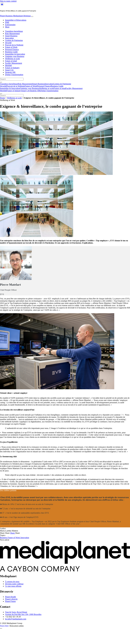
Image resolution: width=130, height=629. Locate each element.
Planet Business (15, 16)
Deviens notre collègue (14, 584)
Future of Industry (12, 68)
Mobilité (8, 65)
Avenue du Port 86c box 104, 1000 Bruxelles (23, 614)
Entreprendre (10, 25)
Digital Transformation (14, 74)
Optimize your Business (14, 56)
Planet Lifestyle (11, 599)
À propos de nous (12, 581)
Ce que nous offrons (13, 586)
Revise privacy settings (17, 626)
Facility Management (13, 63)
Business (4, 537)
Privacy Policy (4, 626)
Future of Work (11, 47)
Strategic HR (10, 72)
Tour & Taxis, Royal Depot (16, 612)
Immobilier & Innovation (15, 54)
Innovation (9, 38)
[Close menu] (1, 93)
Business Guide (11, 52)
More (7, 27)
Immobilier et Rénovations (15, 20)
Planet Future (10, 601)
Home (2, 98)
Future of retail (11, 61)
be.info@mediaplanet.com (15, 619)
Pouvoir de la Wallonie (14, 45)
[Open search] (1, 82)
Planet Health (10, 597)
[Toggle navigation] (32, 16)
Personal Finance (12, 49)
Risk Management (12, 33)
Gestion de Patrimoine (14, 40)
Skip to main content (8, 1)
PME (7, 22)
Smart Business (11, 36)
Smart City (9, 70)
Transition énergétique (14, 31)
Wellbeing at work (12, 59)
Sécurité (8, 43)
